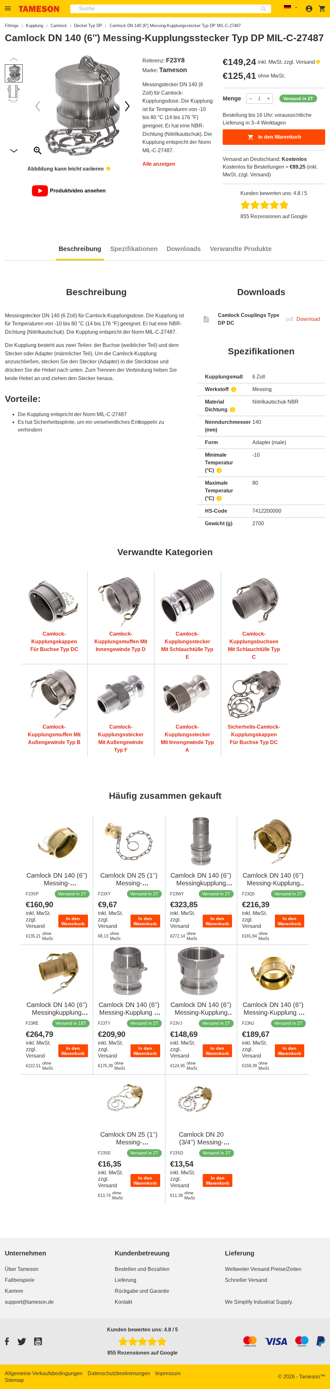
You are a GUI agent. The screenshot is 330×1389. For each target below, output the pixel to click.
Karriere (14, 1291)
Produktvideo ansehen (78, 190)
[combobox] (170, 9)
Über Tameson (21, 1269)
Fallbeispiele (19, 1280)
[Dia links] (127, 106)
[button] (9, 8)
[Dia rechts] (37, 106)
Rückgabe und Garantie (142, 1291)
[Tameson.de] (39, 9)
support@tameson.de (29, 1302)
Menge (232, 98)
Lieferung (125, 1280)
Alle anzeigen (158, 164)
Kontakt (123, 1302)
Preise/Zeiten (286, 1269)
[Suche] (265, 9)
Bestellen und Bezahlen (142, 1269)
